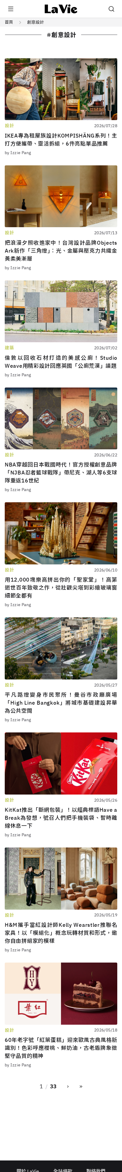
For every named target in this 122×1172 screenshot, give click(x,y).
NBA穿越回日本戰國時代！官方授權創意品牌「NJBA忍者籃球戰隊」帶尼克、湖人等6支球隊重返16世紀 (61, 472)
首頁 (9, 22)
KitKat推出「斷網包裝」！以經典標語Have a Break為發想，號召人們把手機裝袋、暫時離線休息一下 (61, 817)
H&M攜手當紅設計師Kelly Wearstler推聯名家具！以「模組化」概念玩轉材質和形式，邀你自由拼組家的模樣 (61, 932)
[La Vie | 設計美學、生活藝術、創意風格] (61, 8)
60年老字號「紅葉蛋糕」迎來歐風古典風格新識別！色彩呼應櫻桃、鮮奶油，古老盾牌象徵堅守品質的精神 (61, 1048)
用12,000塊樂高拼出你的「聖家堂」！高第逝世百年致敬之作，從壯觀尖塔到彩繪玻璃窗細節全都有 (61, 587)
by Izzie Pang (18, 152)
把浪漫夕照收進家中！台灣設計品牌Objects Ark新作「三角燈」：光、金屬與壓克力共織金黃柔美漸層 (61, 250)
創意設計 (35, 22)
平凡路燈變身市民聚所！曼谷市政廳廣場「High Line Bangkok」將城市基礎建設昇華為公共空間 (61, 702)
